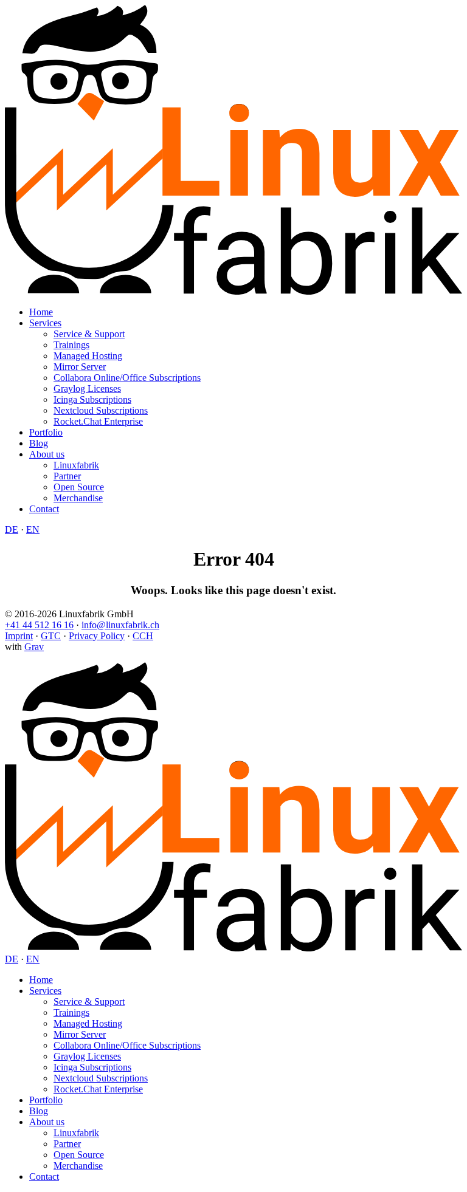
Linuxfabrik (76, 465)
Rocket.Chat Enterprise (98, 421)
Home (41, 312)
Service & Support (89, 334)
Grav (34, 647)
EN (33, 529)
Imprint (19, 636)
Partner (67, 476)
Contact (44, 509)
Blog (38, 443)
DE (11, 529)
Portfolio (46, 432)
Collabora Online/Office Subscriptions (127, 377)
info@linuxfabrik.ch (120, 625)
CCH (143, 636)
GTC (51, 636)
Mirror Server (80, 366)
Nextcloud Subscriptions (101, 410)
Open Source (79, 487)
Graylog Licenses (87, 388)
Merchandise (78, 498)
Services (45, 323)
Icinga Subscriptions (92, 399)
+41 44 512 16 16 (39, 625)
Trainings (71, 345)
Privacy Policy (97, 636)
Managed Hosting (88, 356)
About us (46, 454)
